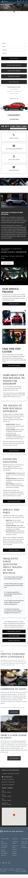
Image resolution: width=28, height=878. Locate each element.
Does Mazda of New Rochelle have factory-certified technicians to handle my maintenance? (14, 602)
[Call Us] (18, 1)
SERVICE (15, 839)
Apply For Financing (14, 365)
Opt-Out (3, 871)
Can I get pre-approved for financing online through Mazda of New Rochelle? (13, 593)
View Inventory (14, 450)
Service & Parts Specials (15, 847)
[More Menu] (2, 5)
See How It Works (21, 263)
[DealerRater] (9, 863)
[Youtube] (6, 863)
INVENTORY (5, 839)
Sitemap (5, 870)
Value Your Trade (14, 635)
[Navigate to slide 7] (17, 11)
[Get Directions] (20, 1)
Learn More (14, 712)
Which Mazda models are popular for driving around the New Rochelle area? (13, 585)
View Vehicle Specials (14, 631)
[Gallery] (14, 182)
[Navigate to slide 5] (14, 11)
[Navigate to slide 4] (12, 11)
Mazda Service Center (14, 853)
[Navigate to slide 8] (18, 11)
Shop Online (7, 263)
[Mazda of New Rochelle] (14, 201)
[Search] (23, 1)
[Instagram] (3, 863)
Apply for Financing (14, 501)
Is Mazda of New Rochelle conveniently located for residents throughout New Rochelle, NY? (13, 610)
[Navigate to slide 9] (20, 11)
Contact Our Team (14, 640)
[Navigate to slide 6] (15, 11)
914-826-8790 (10, 779)
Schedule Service (14, 303)
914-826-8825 (11, 782)
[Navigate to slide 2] (9, 11)
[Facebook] (1, 863)
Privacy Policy (4, 868)
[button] (14, 815)
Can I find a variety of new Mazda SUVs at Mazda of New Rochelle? (13, 577)
